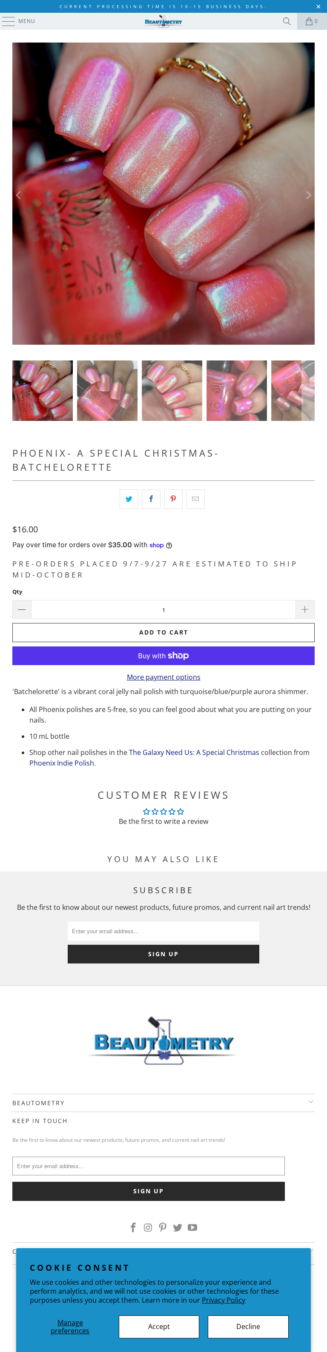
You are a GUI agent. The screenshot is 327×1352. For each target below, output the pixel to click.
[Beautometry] (163, 21)
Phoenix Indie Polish (61, 763)
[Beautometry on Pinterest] (163, 1228)
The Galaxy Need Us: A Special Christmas (194, 752)
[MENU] (4, 21)
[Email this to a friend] (195, 499)
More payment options (164, 677)
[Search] (287, 21)
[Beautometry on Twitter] (178, 1228)
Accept (159, 1326)
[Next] (308, 195)
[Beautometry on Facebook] (133, 1228)
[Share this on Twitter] (129, 499)
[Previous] (19, 195)
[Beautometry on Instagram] (148, 1228)
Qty (17, 591)
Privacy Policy (223, 1300)
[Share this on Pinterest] (173, 499)
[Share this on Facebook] (151, 499)
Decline (248, 1326)
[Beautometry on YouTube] (192, 1228)
